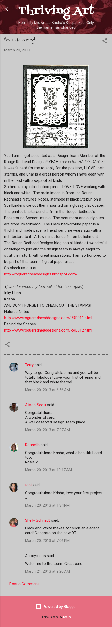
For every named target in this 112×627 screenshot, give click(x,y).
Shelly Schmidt (37, 520)
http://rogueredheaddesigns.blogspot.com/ (40, 274)
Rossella (32, 445)
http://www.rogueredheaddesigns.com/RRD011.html (48, 317)
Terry (29, 365)
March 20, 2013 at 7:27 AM (47, 430)
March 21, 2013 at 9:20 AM (47, 571)
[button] (105, 42)
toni (28, 485)
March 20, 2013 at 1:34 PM (47, 505)
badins (67, 617)
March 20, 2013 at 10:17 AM (48, 470)
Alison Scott (35, 405)
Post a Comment (24, 583)
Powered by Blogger (59, 606)
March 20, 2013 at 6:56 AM (47, 389)
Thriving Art (56, 11)
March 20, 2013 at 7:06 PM (47, 540)
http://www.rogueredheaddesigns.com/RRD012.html (48, 330)
